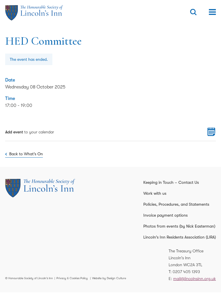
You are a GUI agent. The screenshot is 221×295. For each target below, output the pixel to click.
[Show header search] (193, 12)
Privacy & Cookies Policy (72, 278)
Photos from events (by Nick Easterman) (179, 226)
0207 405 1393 (186, 271)
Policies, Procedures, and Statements (176, 204)
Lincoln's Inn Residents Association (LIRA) (179, 237)
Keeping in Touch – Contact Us (171, 182)
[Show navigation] (212, 12)
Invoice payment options (165, 215)
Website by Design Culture (109, 278)
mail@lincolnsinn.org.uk (194, 278)
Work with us (154, 193)
